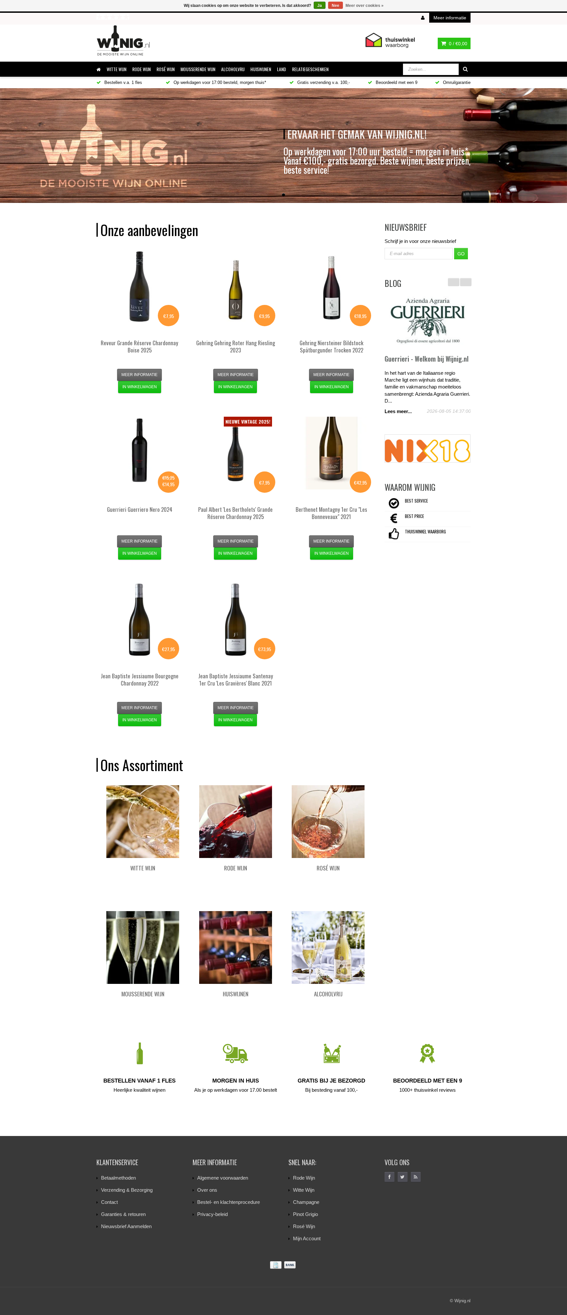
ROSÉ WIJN (166, 69)
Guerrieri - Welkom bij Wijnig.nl (427, 359)
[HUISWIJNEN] (235, 947)
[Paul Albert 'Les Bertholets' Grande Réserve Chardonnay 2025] (235, 453)
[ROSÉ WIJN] (328, 821)
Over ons (207, 1190)
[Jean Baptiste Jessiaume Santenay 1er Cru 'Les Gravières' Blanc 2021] (235, 619)
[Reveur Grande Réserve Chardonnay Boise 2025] (139, 286)
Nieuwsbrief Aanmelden (126, 1226)
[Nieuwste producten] (416, 1177)
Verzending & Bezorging (127, 1190)
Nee (335, 5)
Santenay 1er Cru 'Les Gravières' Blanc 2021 (235, 679)
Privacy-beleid (212, 1214)
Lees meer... (398, 411)
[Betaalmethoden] (283, 1265)
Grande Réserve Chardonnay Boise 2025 (139, 346)
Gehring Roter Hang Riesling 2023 (235, 346)
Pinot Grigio (305, 1214)
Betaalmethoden (118, 1178)
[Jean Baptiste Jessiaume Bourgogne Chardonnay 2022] (139, 619)
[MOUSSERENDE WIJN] (142, 947)
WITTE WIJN (116, 69)
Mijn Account (307, 1238)
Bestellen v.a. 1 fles (122, 82)
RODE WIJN (141, 69)
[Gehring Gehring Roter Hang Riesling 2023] (235, 286)
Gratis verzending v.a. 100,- (323, 82)
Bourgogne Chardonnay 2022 (139, 679)
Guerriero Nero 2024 (139, 509)
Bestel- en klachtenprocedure (228, 1202)
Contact (109, 1202)
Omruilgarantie (456, 82)
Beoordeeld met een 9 (395, 82)
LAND (281, 69)
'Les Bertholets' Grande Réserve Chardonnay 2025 (235, 513)
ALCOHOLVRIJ (232, 69)
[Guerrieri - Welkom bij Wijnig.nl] (428, 321)
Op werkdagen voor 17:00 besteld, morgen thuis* (219, 82)
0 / (457, 43)
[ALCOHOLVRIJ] (328, 947)
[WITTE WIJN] (142, 821)
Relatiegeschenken (310, 69)
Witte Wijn (303, 1190)
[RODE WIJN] (235, 821)
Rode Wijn (304, 1178)
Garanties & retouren (123, 1214)
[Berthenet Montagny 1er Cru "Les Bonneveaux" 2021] (331, 453)
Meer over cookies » (365, 5)
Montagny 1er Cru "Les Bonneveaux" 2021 (331, 513)
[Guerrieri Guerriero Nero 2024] (139, 453)
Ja (319, 5)
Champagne (306, 1202)
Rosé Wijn (304, 1226)
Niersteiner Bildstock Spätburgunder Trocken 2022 (331, 346)
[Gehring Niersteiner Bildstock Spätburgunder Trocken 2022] (331, 286)
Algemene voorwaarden (222, 1178)
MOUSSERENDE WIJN (197, 69)
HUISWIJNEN (260, 69)
